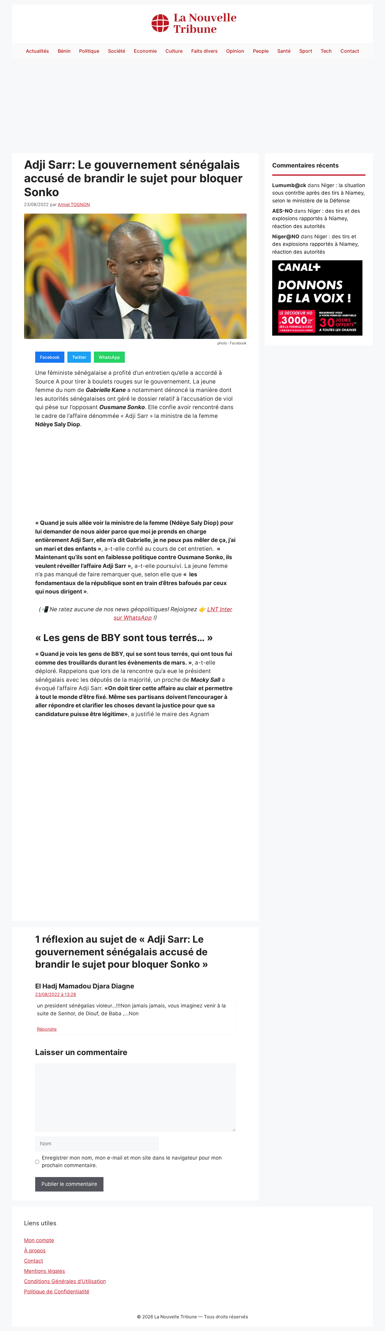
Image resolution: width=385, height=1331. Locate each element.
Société (116, 51)
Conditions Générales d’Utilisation (65, 1281)
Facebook (50, 357)
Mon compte (39, 1240)
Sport (305, 51)
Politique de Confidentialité (56, 1292)
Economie (145, 51)
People (261, 51)
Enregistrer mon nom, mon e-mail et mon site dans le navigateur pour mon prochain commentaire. (132, 1162)
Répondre (47, 1029)
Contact (349, 51)
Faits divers (204, 51)
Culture (174, 51)
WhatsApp (109, 357)
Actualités (37, 51)
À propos (35, 1251)
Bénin (64, 51)
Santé (284, 51)
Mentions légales (44, 1271)
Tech (326, 51)
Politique (89, 51)
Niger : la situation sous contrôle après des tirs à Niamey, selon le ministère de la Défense (318, 193)
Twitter (79, 357)
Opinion (235, 51)
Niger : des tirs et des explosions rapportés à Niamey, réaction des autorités (316, 218)
